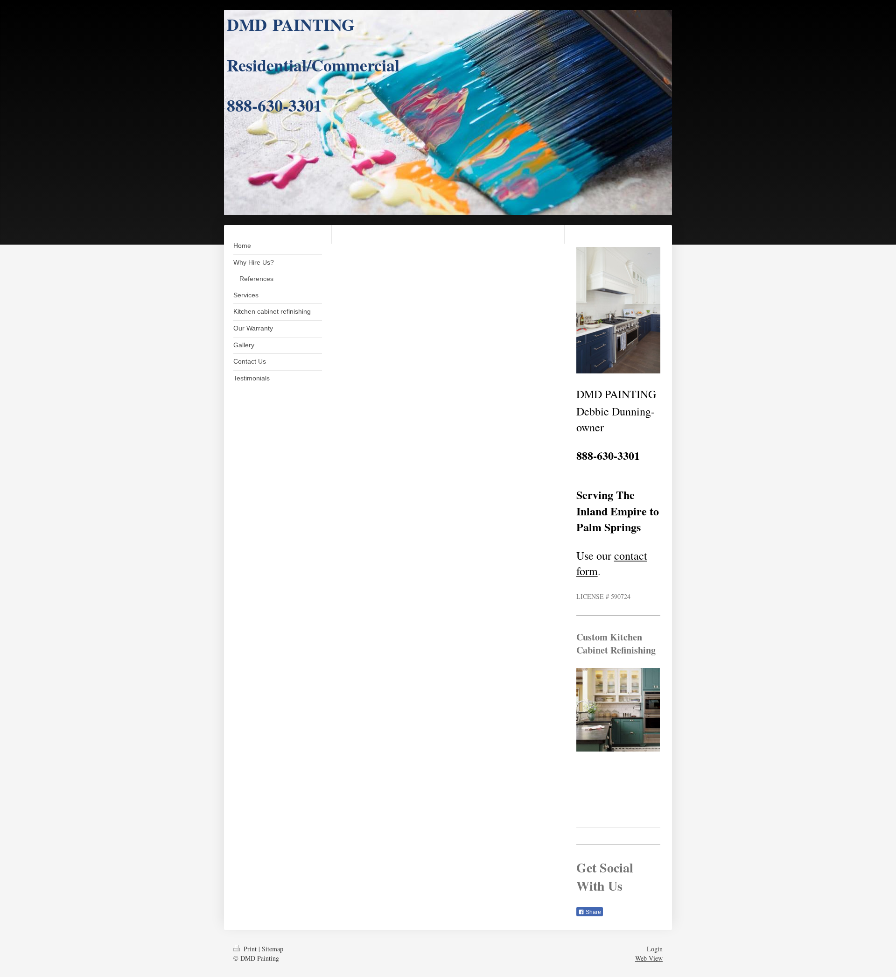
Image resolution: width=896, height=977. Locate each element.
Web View (649, 958)
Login (655, 948)
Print (250, 948)
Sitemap (272, 948)
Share (592, 912)
